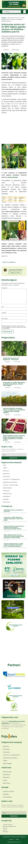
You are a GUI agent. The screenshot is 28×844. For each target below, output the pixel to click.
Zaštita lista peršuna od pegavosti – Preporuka (11, 358)
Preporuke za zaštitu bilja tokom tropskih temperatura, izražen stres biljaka (14, 384)
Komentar (4, 287)
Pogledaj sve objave (15, 272)
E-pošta (3, 312)
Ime (2, 306)
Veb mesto (4, 318)
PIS (15, 169)
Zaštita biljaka (15, 49)
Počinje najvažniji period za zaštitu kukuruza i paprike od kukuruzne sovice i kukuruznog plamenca (13, 545)
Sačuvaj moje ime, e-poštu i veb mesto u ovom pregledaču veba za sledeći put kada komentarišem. (13, 327)
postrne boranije (12, 177)
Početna (3, 17)
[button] (24, 11)
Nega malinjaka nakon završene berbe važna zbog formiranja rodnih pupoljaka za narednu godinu (14, 438)
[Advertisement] (14, 129)
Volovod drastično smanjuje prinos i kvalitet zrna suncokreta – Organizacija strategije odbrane (14, 410)
